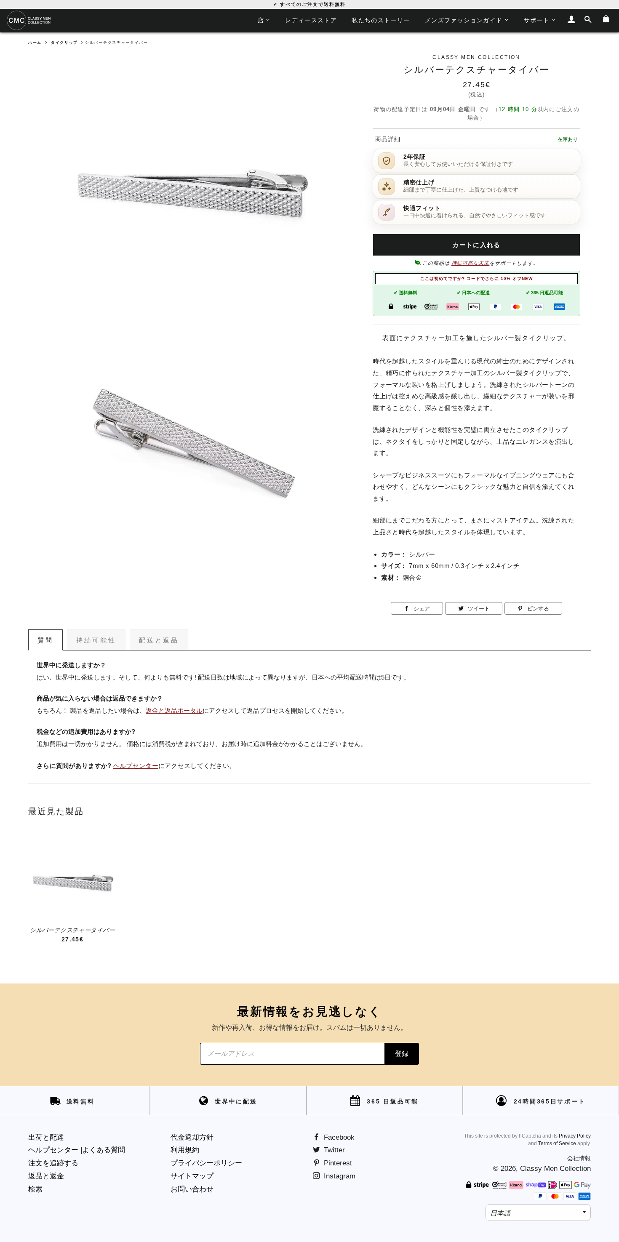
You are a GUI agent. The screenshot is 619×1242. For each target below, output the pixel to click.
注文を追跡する (53, 1163)
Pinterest (337, 1163)
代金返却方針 (192, 1137)
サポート (537, 20)
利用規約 (185, 1150)
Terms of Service (557, 1143)
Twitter (333, 1150)
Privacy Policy (575, 1136)
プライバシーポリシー (206, 1163)
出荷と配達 (46, 1137)
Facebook (338, 1137)
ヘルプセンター (135, 765)
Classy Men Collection (555, 1169)
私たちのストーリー (381, 20)
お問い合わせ (192, 1189)
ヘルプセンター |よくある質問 (76, 1150)
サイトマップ (192, 1176)
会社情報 (579, 1158)
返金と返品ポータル (174, 710)
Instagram (338, 1176)
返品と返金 (46, 1176)
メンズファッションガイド (464, 20)
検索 (35, 1189)
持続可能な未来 (470, 263)
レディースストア (311, 20)
